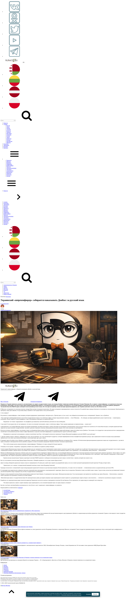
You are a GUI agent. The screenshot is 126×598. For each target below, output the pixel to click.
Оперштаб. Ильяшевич (36, 401)
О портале (6, 570)
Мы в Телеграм (4, 401)
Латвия (8, 128)
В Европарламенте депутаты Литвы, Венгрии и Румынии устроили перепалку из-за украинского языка (26, 557)
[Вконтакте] (14, 11)
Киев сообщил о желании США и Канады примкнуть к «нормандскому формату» (21, 542)
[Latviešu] (14, 97)
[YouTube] (14, 45)
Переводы (8, 160)
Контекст (6, 147)
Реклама (6, 566)
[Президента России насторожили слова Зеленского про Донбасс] (9, 525)
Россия (8, 125)
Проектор (8, 173)
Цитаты (8, 176)
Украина (8, 132)
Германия (8, 134)
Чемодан (8, 166)
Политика (6, 144)
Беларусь (8, 130)
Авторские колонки (11, 168)
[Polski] (14, 108)
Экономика (6, 145)
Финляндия (9, 141)
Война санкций (7, 294)
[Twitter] (14, 34)
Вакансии (6, 569)
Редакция (6, 567)
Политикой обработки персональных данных (71, 594)
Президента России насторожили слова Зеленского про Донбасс (17, 526)
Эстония (8, 129)
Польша (8, 140)
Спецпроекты (9, 170)
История (6, 146)
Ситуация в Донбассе (9, 491)
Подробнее (88, 594)
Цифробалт (9, 164)
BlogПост (8, 163)
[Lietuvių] (14, 85)
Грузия (8, 136)
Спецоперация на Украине (10, 285)
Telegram (20, 487)
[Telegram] (14, 56)
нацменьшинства (8, 492)
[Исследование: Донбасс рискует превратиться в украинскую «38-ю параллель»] (9, 509)
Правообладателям (8, 571)
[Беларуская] (14, 74)
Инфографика (9, 165)
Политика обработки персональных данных (14, 572)
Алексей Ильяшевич (6, 310)
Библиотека (9, 172)
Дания (8, 137)
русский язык (7, 490)
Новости (6, 123)
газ (4, 291)
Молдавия (8, 133)
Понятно (95, 594)
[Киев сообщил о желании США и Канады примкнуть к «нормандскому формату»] (9, 541)
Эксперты (8, 169)
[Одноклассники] (14, 22)
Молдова (6, 289)
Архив (5, 565)
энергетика (6, 292)
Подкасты (8, 174)
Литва (7, 127)
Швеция (8, 142)
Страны (5, 124)
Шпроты (8, 161)
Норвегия (8, 138)
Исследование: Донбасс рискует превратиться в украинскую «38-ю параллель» (20, 510)
